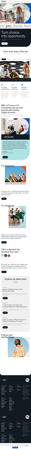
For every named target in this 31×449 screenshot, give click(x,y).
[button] (25, 2)
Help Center (3, 399)
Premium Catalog (3, 393)
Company (11, 386)
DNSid (10, 391)
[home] (3, 1)
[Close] (30, 444)
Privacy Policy (12, 403)
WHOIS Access (10, 405)
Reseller (22, 1)
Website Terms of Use (11, 401)
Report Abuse (4, 402)
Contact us (4, 372)
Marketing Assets (3, 404)
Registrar (16, 1)
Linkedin (18, 389)
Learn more (5, 157)
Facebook (19, 386)
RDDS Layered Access (10, 409)
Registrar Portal (3, 407)
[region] (15, 446)
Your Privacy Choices (15, 447)
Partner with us (4, 43)
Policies (10, 399)
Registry (19, 1)
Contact (28, 1)
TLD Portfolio (3, 391)
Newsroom (15, 282)
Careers (10, 388)
